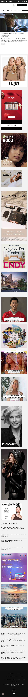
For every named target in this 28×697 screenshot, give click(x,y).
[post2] (14, 567)
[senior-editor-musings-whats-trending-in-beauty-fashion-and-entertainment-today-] (14, 336)
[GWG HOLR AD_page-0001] (14, 215)
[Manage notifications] (3, 694)
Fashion (11, 672)
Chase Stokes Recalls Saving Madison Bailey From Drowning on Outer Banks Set (13, 652)
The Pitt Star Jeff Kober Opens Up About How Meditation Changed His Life (13, 640)
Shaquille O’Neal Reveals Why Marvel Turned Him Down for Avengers (14, 658)
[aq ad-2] (14, 594)
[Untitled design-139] (11, 426)
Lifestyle (17, 672)
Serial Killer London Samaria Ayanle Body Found (13, 534)
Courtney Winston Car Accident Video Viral (13, 34)
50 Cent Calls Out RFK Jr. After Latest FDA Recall (13, 646)
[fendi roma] (14, 71)
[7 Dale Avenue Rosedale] (14, 281)
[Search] (18, 1)
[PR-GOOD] (14, 150)
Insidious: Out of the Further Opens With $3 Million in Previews (13, 634)
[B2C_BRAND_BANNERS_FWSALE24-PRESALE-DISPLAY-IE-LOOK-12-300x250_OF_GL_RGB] (11, 511)
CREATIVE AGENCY (8, 1)
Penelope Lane (4, 36)
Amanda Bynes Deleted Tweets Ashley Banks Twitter (13, 547)
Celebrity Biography (15, 674)
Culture (2, 43)
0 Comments (4, 530)
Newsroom (15, 681)
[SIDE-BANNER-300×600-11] (14, 474)
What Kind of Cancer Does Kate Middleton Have (11, 541)
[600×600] (14, 256)
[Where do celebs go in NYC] (14, 617)
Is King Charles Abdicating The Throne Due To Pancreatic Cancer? (12, 528)
